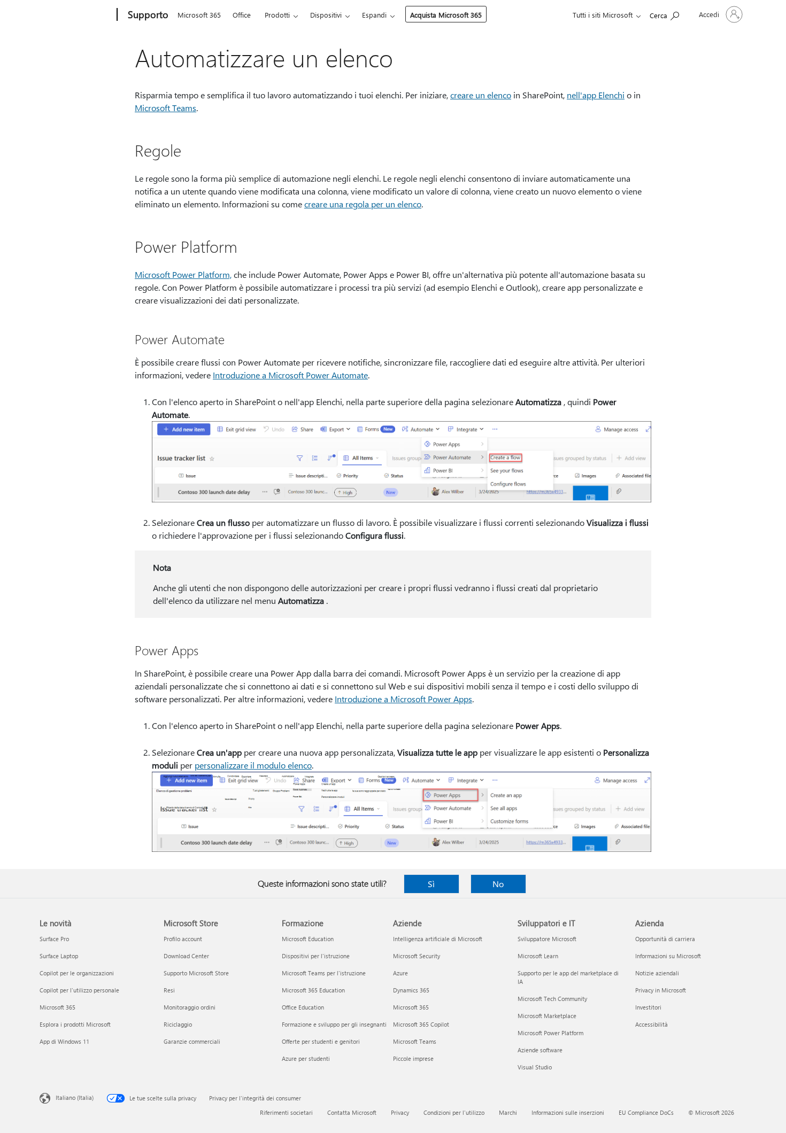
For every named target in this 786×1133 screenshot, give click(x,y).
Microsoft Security (416, 956)
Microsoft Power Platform (550, 1033)
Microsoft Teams (165, 107)
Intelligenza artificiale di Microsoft (437, 939)
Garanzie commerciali (192, 1041)
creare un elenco (480, 94)
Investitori (648, 1007)
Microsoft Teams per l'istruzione (324, 973)
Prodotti (277, 14)
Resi (169, 990)
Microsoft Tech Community (552, 999)
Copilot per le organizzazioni (77, 973)
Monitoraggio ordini (189, 1007)
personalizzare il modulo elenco (253, 765)
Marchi (508, 1112)
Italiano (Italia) (75, 1097)
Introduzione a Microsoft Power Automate (290, 375)
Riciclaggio (178, 1024)
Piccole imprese (413, 1058)
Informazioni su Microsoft (668, 956)
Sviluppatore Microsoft (547, 939)
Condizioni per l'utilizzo (453, 1112)
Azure (400, 973)
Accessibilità (651, 1024)
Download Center (186, 956)
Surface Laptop (59, 956)
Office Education (303, 1007)
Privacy (400, 1112)
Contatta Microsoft (351, 1112)
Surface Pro (54, 939)
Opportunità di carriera (665, 939)
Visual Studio (535, 1067)
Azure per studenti (306, 1058)
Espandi (374, 14)
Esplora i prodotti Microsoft (75, 1024)
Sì (431, 883)
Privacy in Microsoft (660, 990)
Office (242, 14)
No (498, 883)
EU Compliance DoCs (646, 1112)
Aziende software (540, 1050)
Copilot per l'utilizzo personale (79, 990)
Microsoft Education (308, 939)
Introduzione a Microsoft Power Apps (403, 698)
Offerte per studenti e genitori (321, 1041)
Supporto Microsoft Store (196, 973)
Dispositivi (326, 14)
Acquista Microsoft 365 (446, 14)
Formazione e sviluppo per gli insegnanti (334, 1024)
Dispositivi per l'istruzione (316, 956)
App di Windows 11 (64, 1041)
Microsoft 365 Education (313, 990)
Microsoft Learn (538, 956)
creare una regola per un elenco (362, 203)
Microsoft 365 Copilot (421, 1024)
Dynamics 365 (411, 990)
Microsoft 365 (199, 14)
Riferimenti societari (286, 1112)
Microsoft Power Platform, (183, 274)
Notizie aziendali (657, 973)
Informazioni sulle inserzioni (567, 1112)
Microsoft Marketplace (547, 1016)
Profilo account (183, 939)
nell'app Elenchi (596, 94)
